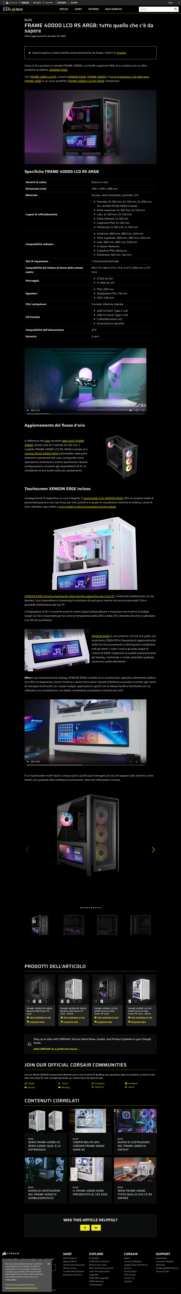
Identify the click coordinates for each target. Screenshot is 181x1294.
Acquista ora (37, 1022)
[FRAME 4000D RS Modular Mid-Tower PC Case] (45, 1001)
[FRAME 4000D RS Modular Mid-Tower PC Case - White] (34, 1001)
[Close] (48, 1264)
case (47, 441)
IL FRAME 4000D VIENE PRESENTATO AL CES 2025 (90, 1192)
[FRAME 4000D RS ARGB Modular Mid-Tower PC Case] (40, 989)
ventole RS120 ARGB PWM (41, 453)
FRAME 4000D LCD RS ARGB (86, 81)
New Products (70, 1258)
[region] (27, 1276)
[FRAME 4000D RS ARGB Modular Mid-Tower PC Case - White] (40, 1001)
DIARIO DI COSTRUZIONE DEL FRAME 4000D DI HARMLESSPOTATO (44, 1194)
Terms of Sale (162, 1271)
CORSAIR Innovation (99, 1261)
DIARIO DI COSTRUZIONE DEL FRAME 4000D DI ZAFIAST (134, 1146)
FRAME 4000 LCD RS (43, 77)
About (127, 1258)
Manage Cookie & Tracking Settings (21, 1288)
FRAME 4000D (96, 77)
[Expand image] (90, 127)
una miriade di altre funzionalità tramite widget (87, 507)
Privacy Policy (11, 1279)
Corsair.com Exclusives (74, 1264)
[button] (153, 850)
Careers (127, 1268)
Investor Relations (133, 1261)
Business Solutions (72, 1274)
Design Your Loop (97, 1264)
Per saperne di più (40, 1017)
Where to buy (70, 1268)
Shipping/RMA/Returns (167, 1268)
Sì (85, 1227)
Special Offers (69, 1261)
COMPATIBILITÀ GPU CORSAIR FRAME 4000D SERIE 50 (88, 1146)
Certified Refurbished (73, 1271)
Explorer (128, 1281)
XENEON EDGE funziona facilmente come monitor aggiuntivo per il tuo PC (69, 596)
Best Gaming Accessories (101, 1268)
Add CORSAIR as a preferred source (55, 1049)
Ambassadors (95, 1284)
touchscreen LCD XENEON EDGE (103, 498)
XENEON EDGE (58, 70)
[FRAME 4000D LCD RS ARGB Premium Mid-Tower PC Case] (107, 989)
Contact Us (129, 1278)
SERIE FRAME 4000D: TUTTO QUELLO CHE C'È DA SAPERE (135, 1194)
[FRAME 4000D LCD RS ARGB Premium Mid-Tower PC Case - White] (101, 1001)
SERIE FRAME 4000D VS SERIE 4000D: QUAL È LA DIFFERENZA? (44, 1146)
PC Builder (94, 1258)
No (96, 1227)
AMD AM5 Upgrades (99, 1278)
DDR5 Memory (96, 1281)
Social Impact (130, 1271)
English (121, 53)
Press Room (130, 1274)
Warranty (160, 1264)
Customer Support (165, 1261)
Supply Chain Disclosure (136, 1264)
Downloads (161, 1258)
